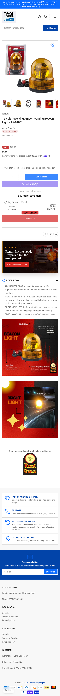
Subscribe (50, 572)
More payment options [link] (30, 191)
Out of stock (30, 218)
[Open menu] (55, 17)
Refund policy (8, 620)
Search (52, 28)
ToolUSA (5, 114)
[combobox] (30, 28)
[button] (8, 128)
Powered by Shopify (37, 683)
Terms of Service (10, 616)
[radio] (30, 206)
